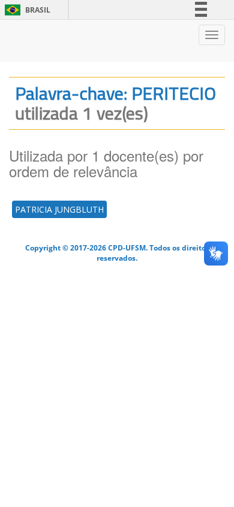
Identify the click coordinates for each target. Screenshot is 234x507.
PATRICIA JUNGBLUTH (59, 209)
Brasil (25, 10)
